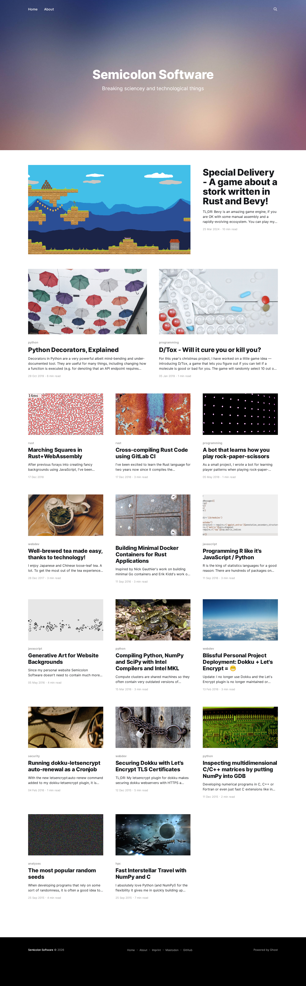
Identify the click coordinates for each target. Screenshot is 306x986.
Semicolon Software (40, 949)
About (49, 9)
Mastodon (172, 950)
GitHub (187, 950)
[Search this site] (275, 9)
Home (32, 9)
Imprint (156, 950)
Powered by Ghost (266, 949)
